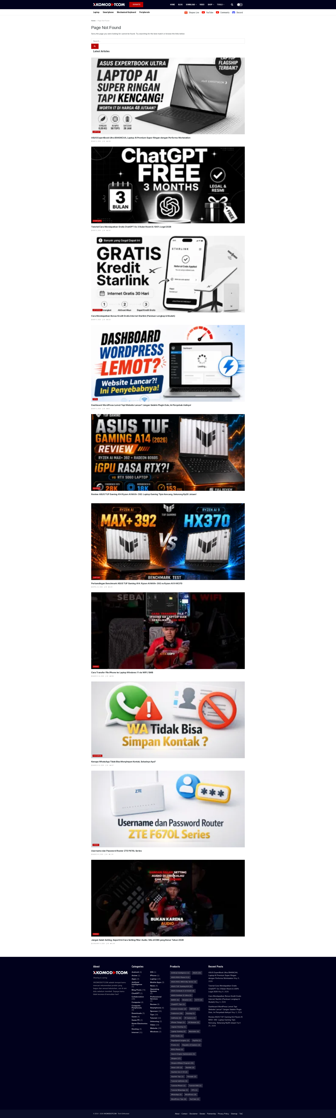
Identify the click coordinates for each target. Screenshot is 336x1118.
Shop (210, 5)
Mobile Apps (155, 982)
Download (190, 5)
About (177, 1114)
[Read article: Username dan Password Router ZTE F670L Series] (168, 809)
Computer (136, 1002)
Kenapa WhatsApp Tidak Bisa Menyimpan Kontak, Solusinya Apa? (123, 761)
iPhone (153, 975)
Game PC (136, 1020)
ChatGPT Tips (178, 1004)
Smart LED (176, 1067)
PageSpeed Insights (180, 1040)
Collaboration (138, 997)
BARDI (175, 1000)
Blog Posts (136, 990)
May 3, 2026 (96, 408)
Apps (134, 979)
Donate (202, 1114)
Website (153, 1028)
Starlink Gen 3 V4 (179, 1072)
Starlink (190, 1067)
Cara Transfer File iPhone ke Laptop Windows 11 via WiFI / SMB (122, 672)
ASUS (197, 973)
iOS (151, 972)
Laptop (96, 12)
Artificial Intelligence (180, 973)
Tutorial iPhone (178, 1085)
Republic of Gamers (191, 1045)
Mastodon (194, 1031)
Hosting (135, 1029)
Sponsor (154, 1011)
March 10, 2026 (98, 765)
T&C (241, 1114)
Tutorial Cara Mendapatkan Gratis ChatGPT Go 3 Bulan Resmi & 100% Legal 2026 (131, 226)
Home (172, 5)
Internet (97, 310)
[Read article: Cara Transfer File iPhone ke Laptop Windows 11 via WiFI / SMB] (168, 630)
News (152, 986)
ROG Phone (177, 1049)
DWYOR (194, 1009)
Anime (134, 975)
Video (202, 5)
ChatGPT (97, 221)
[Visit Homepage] (109, 4)
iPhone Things (178, 1022)
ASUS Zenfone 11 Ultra (181, 995)
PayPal (197, 1040)
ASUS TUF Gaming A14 (181, 986)
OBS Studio (177, 1036)
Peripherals (144, 12)
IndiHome (176, 1018)
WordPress (190, 1094)
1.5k (111, 854)
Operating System (154, 990)
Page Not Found (103, 21)
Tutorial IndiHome (179, 1081)
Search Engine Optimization (183, 1054)
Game (134, 1017)
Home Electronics (139, 1023)
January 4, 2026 (98, 943)
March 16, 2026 (98, 676)
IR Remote (193, 1022)
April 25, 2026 (97, 587)
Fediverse (177, 1013)
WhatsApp (176, 1094)
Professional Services (155, 998)
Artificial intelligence (137, 983)
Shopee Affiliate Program (182, 1063)
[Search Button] (232, 4)
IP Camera (190, 1018)
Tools (219, 5)
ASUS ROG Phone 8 (180, 977)
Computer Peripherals (137, 1007)
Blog (180, 5)
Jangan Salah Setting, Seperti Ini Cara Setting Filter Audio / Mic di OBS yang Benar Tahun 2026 (137, 940)
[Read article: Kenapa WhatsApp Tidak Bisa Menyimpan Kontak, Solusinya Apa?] (168, 719)
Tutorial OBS (195, 1085)
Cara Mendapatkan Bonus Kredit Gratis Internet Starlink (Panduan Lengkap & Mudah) (133, 316)
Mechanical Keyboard (126, 12)
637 (112, 765)
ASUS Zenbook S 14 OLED (182, 991)
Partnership (211, 1114)
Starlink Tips (177, 1076)
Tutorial (97, 755)
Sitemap (234, 1114)
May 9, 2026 (96, 141)
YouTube (194, 1099)
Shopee (176, 1058)
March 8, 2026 (97, 854)
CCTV (198, 1000)
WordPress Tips (178, 1099)
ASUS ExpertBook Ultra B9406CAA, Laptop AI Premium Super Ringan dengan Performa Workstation (140, 137)
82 (109, 408)
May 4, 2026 (96, 319)
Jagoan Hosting (178, 1027)
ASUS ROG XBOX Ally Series (183, 982)
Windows (154, 1032)
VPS (194, 1090)
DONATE (136, 5)
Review (96, 488)
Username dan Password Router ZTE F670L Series (116, 850)
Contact (184, 1114)
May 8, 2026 (96, 230)
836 (112, 676)
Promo (175, 1045)
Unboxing (154, 1021)
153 (109, 319)
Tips (95, 399)
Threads (191, 1076)
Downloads (137, 1013)
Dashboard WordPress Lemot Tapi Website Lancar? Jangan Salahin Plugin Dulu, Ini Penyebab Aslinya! (141, 405)
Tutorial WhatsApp (179, 1090)
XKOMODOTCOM (110, 1114)
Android (135, 972)
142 (109, 230)
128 (111, 587)
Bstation (187, 1000)
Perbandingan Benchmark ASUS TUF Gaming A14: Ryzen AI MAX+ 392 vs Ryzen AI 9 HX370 (136, 583)
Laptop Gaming (178, 1031)
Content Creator (178, 1009)
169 (109, 141)
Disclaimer (194, 1114)
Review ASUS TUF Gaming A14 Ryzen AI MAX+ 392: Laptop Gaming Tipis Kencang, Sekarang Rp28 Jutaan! (143, 494)
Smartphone (108, 12)
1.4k (113, 943)
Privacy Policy (223, 1114)
